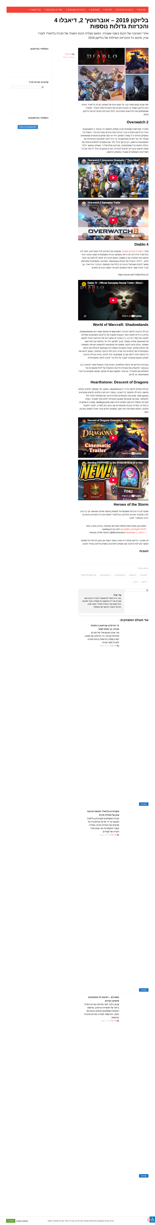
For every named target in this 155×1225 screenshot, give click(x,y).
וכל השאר (36, 9)
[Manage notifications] (149, 1220)
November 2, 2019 (134, 532)
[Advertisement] (113, 1195)
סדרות (108, 9)
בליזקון (144, 582)
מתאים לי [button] (11, 1221)
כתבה (135, 582)
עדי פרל (117, 595)
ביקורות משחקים (76, 9)
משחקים (95, 9)
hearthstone (120, 575)
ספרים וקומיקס (54, 9)
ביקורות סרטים (125, 9)
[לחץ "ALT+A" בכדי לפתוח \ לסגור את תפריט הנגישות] (152, 1220)
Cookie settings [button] (22, 1221)
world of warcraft (88, 575)
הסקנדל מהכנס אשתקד (132, 251)
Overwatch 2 (105, 575)
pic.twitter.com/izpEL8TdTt (133, 529)
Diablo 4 (132, 575)
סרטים (142, 9)
